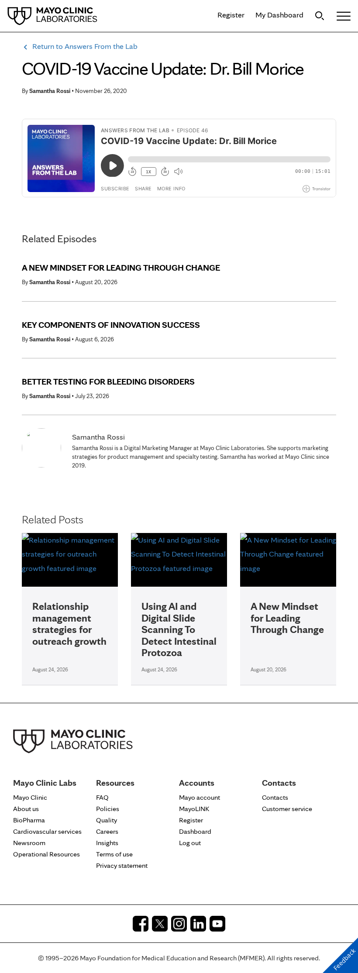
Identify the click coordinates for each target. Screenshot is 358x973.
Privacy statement (122, 865)
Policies (107, 809)
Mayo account (199, 797)
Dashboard (195, 831)
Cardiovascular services (47, 831)
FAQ (102, 797)
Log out (190, 843)
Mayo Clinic (30, 797)
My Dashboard (279, 14)
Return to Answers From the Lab (85, 46)
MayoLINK (194, 809)
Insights (107, 843)
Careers (107, 831)
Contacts (275, 797)
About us (26, 809)
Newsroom (29, 843)
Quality (106, 820)
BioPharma (29, 820)
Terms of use (114, 854)
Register (230, 14)
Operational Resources (46, 854)
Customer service (287, 809)
